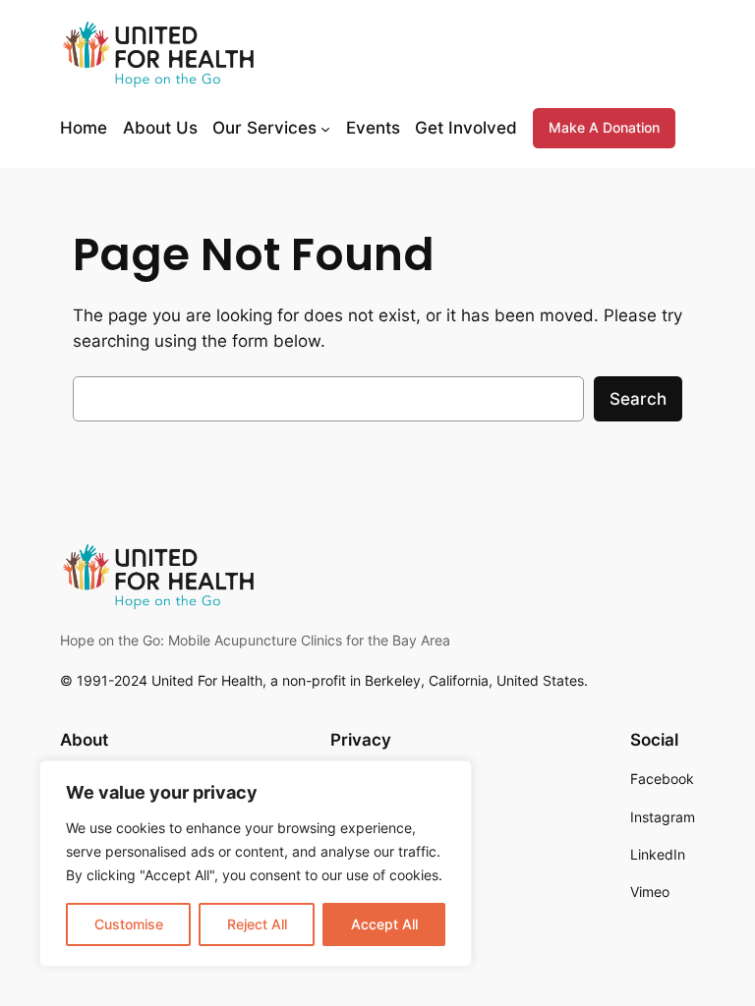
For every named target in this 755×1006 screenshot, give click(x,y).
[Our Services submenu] (325, 128)
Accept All (384, 924)
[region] (255, 863)
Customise (128, 924)
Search (638, 399)
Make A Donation (604, 127)
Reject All (257, 924)
